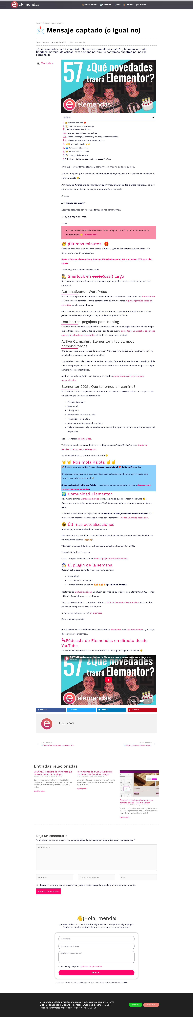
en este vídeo (84, 439)
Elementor (116, 629)
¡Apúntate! (141, 5)
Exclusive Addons (83, 592)
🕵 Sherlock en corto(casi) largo (80, 126)
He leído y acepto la (81, 966)
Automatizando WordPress (78, 129)
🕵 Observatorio (89, 5)
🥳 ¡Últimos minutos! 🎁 (75, 123)
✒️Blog (117, 5)
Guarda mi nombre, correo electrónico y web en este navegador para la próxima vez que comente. (87, 885)
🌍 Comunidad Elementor (77, 148)
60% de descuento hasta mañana (123, 602)
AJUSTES (92, 1007)
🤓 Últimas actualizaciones (77, 151)
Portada (38, 23)
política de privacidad (91, 966)
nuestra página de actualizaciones (110, 558)
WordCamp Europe (90, 499)
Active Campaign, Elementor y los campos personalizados (93, 137)
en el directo (96, 613)
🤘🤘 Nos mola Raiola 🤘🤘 (78, 144)
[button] (153, 117)
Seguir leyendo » (39, 791)
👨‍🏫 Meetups (128, 5)
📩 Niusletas (105, 5)
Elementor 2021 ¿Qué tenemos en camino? (86, 140)
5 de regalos (90, 449)
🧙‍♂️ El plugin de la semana (77, 155)
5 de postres (76, 449)
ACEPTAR (135, 1005)
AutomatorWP (148, 296)
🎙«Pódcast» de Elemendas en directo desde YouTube (88, 159)
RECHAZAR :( (151, 1005)
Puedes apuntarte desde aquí (134, 518)
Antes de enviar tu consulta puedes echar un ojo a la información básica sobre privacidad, (92, 982)
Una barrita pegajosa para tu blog (82, 133)
